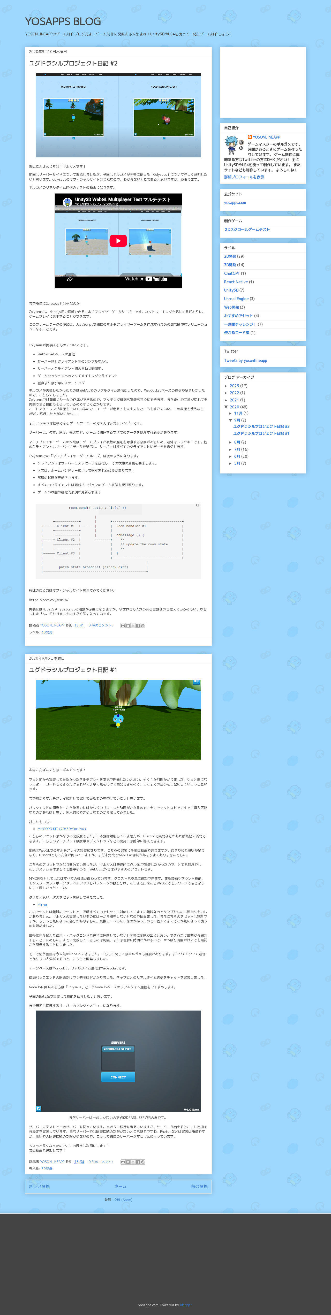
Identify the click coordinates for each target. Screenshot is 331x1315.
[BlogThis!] (128, 625)
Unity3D (231, 290)
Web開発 (231, 307)
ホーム (120, 1186)
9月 (237, 420)
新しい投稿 (39, 1186)
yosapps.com (235, 202)
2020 (235, 406)
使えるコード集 (237, 332)
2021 (235, 399)
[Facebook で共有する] (137, 625)
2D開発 (230, 256)
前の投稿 (199, 1186)
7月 (237, 449)
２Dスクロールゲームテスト (247, 229)
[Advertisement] (263, 81)
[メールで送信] (123, 625)
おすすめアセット (238, 315)
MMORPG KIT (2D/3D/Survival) (61, 829)
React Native (236, 281)
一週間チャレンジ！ (240, 324)
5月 (237, 463)
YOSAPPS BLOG (63, 21)
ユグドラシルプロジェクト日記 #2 (73, 63)
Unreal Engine (236, 298)
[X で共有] (133, 625)
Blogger (186, 1305)
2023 (235, 385)
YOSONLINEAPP (266, 137)
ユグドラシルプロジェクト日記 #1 (73, 670)
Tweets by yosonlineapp (245, 360)
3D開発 (46, 632)
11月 (239, 413)
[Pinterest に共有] (142, 625)
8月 (237, 442)
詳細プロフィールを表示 (244, 176)
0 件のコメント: (101, 625)
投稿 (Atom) (123, 1199)
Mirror (42, 904)
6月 (237, 456)
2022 (235, 392)
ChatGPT (232, 273)
